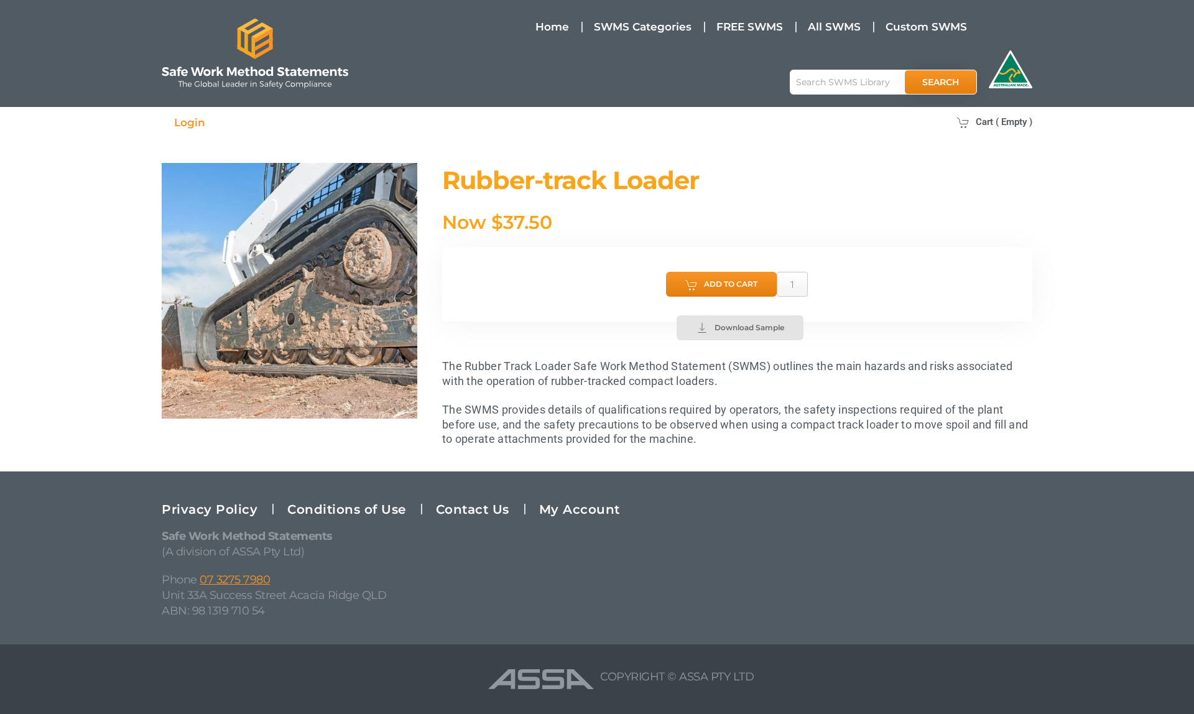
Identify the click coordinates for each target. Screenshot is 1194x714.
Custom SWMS (926, 27)
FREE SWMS (749, 27)
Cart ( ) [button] (1004, 122)
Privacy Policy (209, 509)
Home (552, 27)
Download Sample (749, 327)
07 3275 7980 (235, 579)
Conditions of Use (346, 509)
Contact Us (472, 509)
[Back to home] (255, 53)
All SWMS (834, 27)
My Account (579, 509)
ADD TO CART (730, 284)
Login (189, 122)
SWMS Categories (643, 27)
